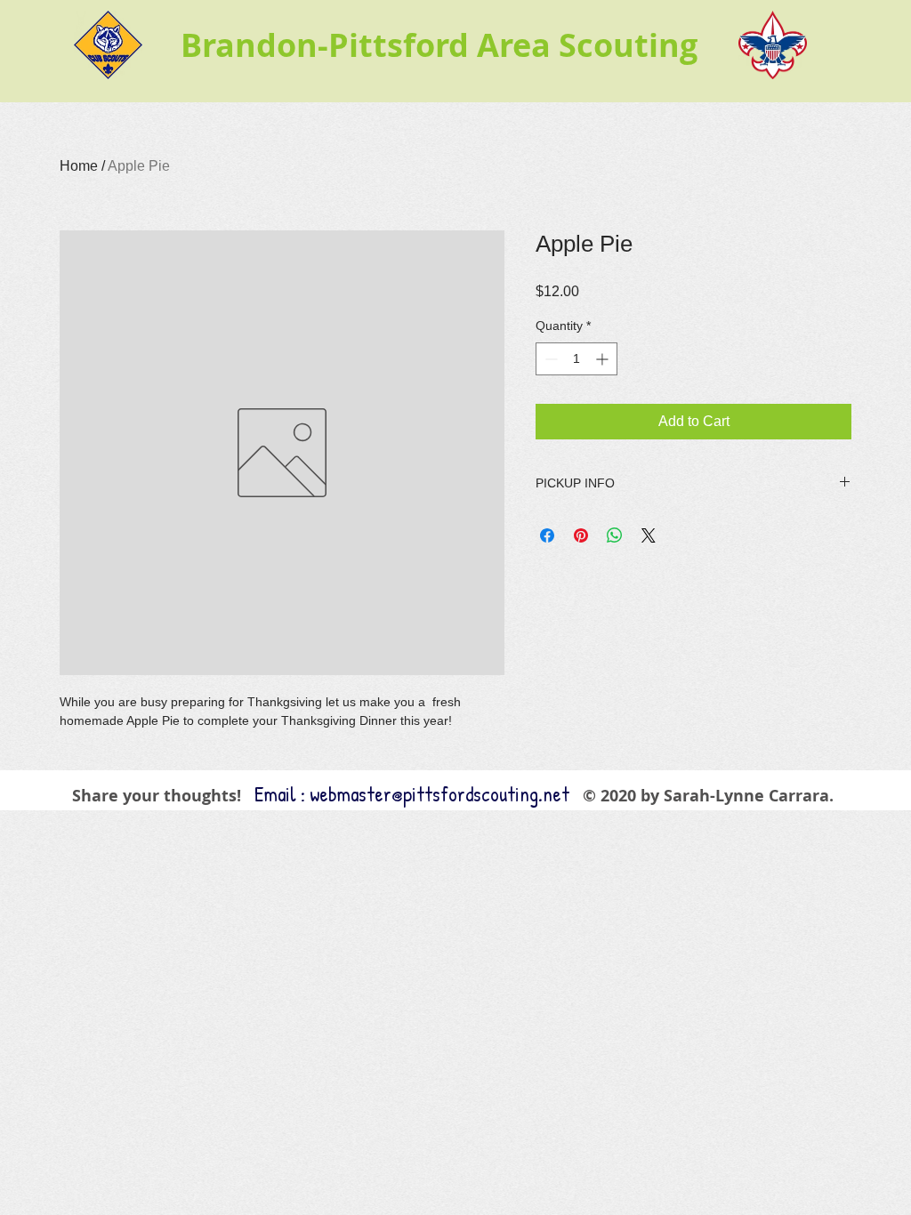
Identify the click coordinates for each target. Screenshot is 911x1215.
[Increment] (604, 358)
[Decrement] (549, 358)
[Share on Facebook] (547, 535)
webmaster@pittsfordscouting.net (439, 794)
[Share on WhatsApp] (614, 535)
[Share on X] (648, 535)
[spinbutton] (576, 358)
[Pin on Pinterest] (581, 535)
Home (79, 165)
